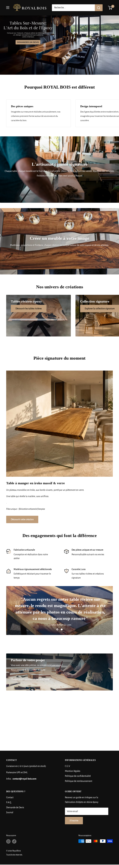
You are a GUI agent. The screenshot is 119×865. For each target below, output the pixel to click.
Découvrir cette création (22, 519)
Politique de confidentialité (78, 776)
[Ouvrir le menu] (7, 7)
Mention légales (72, 771)
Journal (9, 812)
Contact (9, 797)
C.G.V (67, 766)
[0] (110, 8)
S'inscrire (74, 820)
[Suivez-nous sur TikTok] (14, 841)
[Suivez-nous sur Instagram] (8, 841)
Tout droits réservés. (14, 855)
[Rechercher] (99, 7)
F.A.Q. (8, 802)
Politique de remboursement (78, 781)
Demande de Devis (15, 807)
